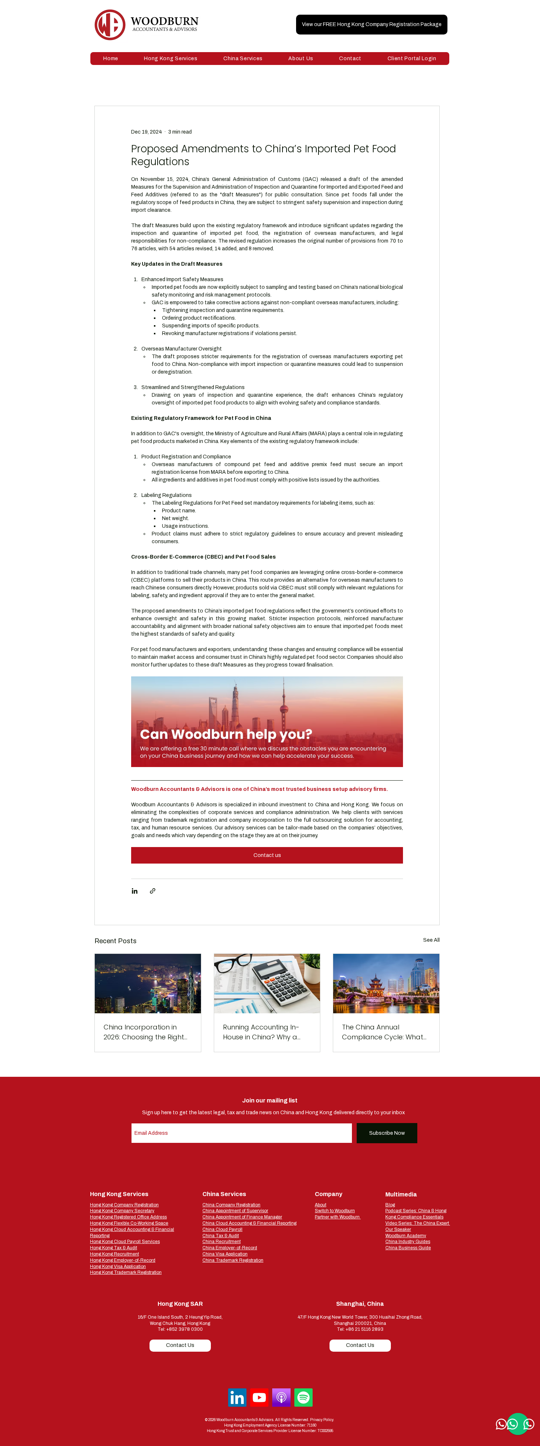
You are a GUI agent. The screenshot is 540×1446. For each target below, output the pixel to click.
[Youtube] (259, 1397)
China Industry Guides (407, 1241)
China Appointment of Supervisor (235, 1210)
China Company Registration (231, 1204)
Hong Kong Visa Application (118, 1266)
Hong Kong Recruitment (114, 1254)
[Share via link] (152, 890)
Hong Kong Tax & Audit (113, 1247)
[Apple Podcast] (281, 1397)
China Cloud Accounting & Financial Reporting (249, 1223)
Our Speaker (398, 1229)
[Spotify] (303, 1397)
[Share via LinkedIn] (134, 890)
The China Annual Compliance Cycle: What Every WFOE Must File (382, 1032)
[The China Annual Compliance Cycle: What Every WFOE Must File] (386, 983)
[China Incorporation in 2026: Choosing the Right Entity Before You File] (148, 983)
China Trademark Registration (232, 1260)
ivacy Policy (323, 1420)
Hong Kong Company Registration (124, 1204)
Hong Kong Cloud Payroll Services (125, 1241)
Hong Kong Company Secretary (122, 1210)
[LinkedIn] (237, 1397)
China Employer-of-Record (229, 1247)
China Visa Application (225, 1254)
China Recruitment (221, 1241)
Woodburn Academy (405, 1235)
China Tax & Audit (220, 1235)
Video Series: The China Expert (417, 1223)
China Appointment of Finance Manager (242, 1217)
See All (431, 940)
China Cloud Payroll (222, 1229)
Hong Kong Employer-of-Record (122, 1260)
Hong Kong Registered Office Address (128, 1217)
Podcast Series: (401, 1210)
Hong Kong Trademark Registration (126, 1272)
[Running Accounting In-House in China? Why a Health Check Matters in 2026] (267, 983)
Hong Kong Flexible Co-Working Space (129, 1223)
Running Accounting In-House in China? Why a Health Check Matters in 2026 (262, 1032)
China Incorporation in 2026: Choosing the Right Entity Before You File (144, 1032)
